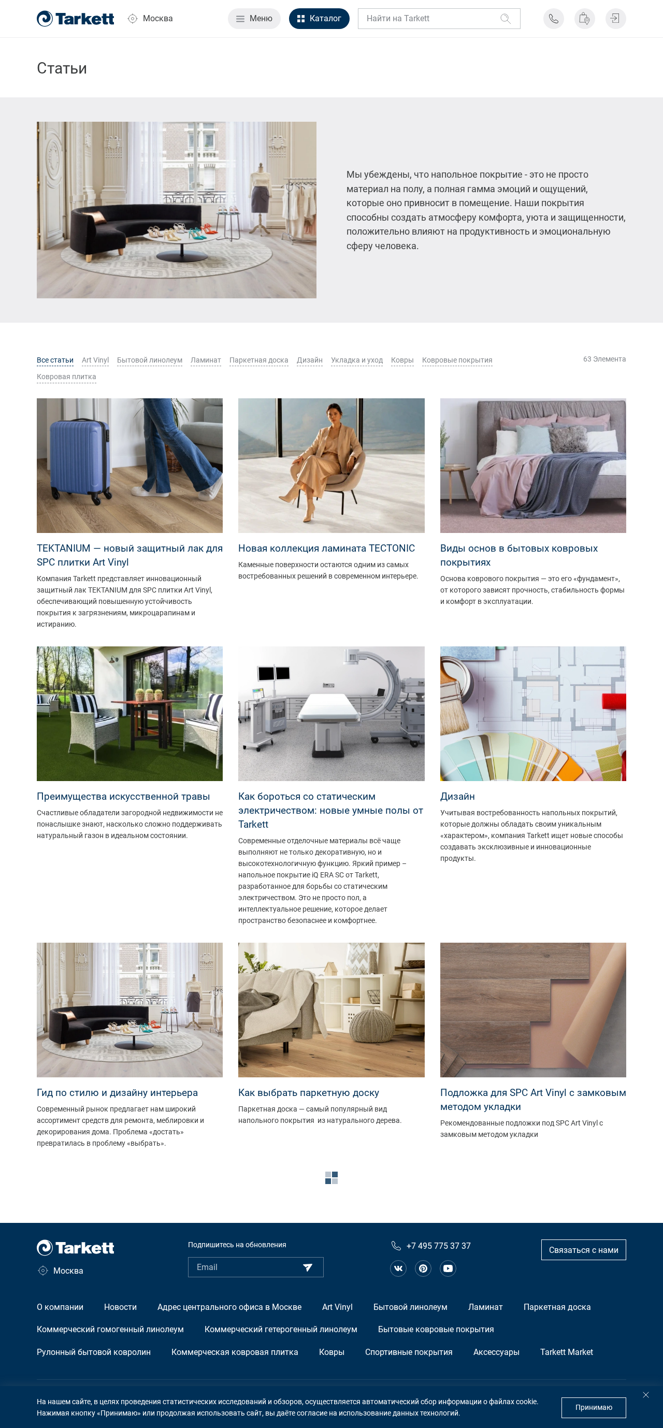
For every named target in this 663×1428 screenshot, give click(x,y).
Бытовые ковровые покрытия (436, 1329)
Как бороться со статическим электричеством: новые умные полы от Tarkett (330, 810)
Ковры (402, 360)
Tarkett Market (566, 1352)
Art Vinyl (95, 360)
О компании (60, 1307)
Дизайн (310, 360)
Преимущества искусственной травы (123, 796)
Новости (120, 1307)
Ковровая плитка (66, 376)
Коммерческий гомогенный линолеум (110, 1329)
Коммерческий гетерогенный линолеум (281, 1329)
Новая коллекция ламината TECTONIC (326, 548)
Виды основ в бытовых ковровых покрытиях (519, 555)
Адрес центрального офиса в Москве (229, 1307)
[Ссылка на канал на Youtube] (448, 1268)
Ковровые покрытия (457, 360)
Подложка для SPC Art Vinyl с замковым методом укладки (533, 1100)
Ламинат (206, 360)
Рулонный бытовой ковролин (94, 1352)
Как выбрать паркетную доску (308, 1093)
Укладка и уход (357, 360)
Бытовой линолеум (149, 360)
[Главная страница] (75, 18)
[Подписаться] (307, 1267)
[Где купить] (584, 18)
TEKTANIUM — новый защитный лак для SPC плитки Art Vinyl (130, 555)
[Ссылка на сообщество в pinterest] (423, 1268)
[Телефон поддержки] (553, 18)
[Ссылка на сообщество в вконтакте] (398, 1268)
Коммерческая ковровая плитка (234, 1352)
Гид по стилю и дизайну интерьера (117, 1093)
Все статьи (55, 360)
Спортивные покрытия (409, 1352)
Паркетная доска (259, 360)
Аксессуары (496, 1352)
